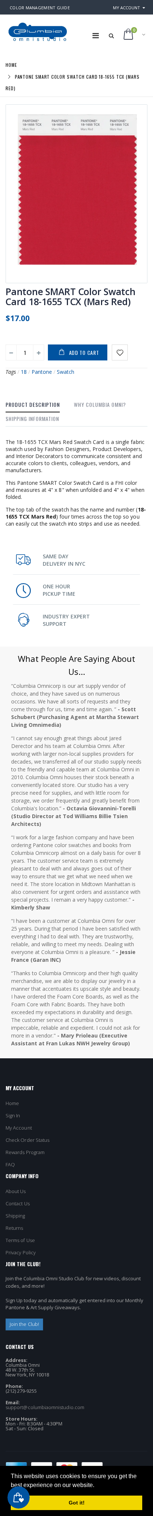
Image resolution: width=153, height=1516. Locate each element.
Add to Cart (84, 352)
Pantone (42, 371)
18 (24, 371)
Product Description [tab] (33, 404)
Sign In (13, 1115)
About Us (16, 1191)
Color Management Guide (40, 7)
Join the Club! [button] (24, 1324)
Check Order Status (27, 1140)
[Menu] (95, 35)
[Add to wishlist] (120, 352)
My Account (126, 7)
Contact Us (18, 1203)
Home (11, 65)
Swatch (65, 371)
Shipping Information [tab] (32, 418)
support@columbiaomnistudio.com (45, 1407)
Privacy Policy (21, 1252)
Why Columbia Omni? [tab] (100, 404)
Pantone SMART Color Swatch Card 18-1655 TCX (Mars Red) (71, 296)
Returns (14, 1228)
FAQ (10, 1164)
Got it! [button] (77, 1503)
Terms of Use (20, 1240)
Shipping (15, 1215)
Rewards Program (25, 1152)
